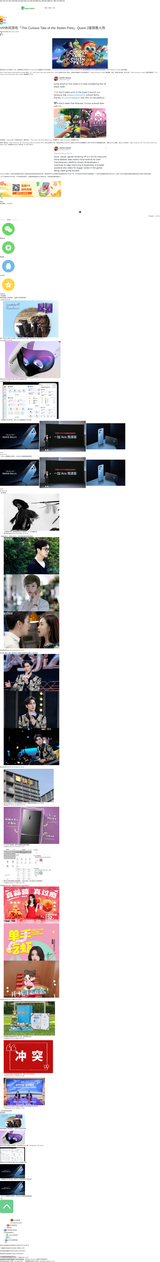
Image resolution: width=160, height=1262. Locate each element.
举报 (1, 201)
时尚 (19, 1)
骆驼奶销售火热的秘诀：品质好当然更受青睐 (13, 297)
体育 (13, 1)
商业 (40, 1)
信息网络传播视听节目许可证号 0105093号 (12, 1251)
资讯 (4, 1)
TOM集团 (3, 1257)
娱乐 (10, 1)
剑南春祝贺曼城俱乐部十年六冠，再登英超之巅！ (18, 1036)
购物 (60, 1)
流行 (7, 1)
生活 (28, 1)
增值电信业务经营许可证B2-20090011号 (11, 1253)
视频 (42, 1)
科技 (63, 1)
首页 (1, 1)
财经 (45, 1)
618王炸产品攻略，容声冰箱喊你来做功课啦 (16, 845)
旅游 (25, 1)
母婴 (31, 1)
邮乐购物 (8, 1257)
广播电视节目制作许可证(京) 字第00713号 (12, 1248)
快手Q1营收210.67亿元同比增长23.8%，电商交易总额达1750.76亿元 (24, 803)
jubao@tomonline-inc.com (47, 1261)
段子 (51, 1)
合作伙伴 (14, 1257)
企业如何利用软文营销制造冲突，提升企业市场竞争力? (20, 1074)
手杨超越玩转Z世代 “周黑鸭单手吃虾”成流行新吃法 (14, 885)
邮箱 (37, 1)
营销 (34, 1)
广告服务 (19, 1257)
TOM (1, 300)
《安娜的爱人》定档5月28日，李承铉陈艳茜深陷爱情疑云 (16, 536)
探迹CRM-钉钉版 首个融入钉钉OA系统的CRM (13, 379)
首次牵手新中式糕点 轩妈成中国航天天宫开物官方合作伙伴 (21, 1106)
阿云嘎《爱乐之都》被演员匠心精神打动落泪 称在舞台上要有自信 (19, 653)
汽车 (57, 1)
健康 (48, 1)
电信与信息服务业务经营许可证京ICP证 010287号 (14, 1245)
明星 (16, 1)
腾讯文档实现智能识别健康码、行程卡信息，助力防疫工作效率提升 (23, 881)
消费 (54, 1)
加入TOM (25, 1257)
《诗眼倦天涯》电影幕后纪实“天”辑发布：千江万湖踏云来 (20, 531)
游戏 (22, 1)
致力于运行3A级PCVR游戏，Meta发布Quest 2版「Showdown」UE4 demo (21, 338)
